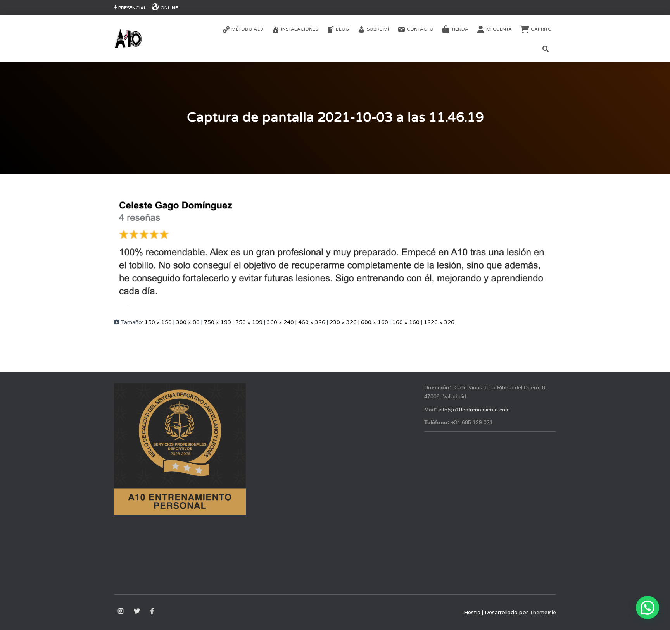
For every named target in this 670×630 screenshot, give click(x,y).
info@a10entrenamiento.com (474, 409)
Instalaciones (299, 29)
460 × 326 (311, 322)
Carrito (541, 29)
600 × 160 (374, 322)
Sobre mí (378, 29)
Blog (342, 29)
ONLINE (169, 7)
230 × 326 (343, 322)
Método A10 (247, 29)
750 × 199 (217, 322)
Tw (137, 611)
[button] (647, 607)
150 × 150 (158, 322)
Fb (153, 611)
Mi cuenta (499, 29)
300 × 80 (188, 322)
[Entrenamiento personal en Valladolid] (128, 38)
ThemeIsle (543, 612)
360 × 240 (280, 322)
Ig (121, 611)
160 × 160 (406, 322)
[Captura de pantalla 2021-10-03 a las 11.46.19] (335, 247)
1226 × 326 (439, 322)
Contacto (420, 29)
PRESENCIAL (132, 7)
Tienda (459, 29)
